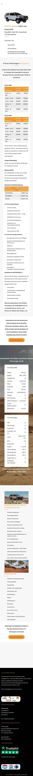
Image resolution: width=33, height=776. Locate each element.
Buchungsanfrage (16, 340)
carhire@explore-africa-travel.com (13, 689)
